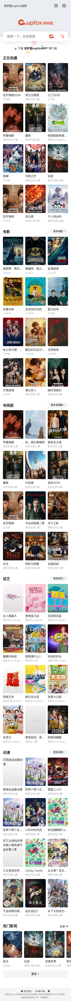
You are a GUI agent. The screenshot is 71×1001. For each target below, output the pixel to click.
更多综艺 (58, 578)
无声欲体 (53, 349)
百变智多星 (55, 615)
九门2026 (54, 95)
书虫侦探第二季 (35, 523)
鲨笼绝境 (53, 268)
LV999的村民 (33, 829)
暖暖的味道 (10, 656)
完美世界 (50, 961)
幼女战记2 (31, 911)
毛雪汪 (7, 737)
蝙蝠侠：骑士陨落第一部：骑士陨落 (35, 268)
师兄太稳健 (32, 95)
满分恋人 (30, 390)
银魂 (5, 176)
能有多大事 (55, 442)
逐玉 (5, 961)
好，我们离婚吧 (35, 442)
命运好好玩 (55, 656)
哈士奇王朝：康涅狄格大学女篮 (13, 349)
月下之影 (53, 523)
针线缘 (29, 482)
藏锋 (28, 135)
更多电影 (58, 231)
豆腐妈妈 (53, 563)
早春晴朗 (8, 135)
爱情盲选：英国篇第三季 (35, 737)
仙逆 (50, 176)
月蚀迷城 (8, 390)
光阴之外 (30, 176)
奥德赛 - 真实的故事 (13, 268)
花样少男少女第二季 (13, 829)
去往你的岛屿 (33, 309)
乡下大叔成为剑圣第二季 (58, 911)
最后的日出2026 (35, 349)
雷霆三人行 (55, 789)
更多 (34, 973)
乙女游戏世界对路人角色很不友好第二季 (13, 870)
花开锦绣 (8, 216)
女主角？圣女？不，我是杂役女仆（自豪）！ (58, 870)
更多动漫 (58, 752)
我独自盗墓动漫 (12, 789)
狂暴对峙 (8, 309)
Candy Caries (34, 870)
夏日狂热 (53, 309)
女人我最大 (10, 615)
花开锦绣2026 (12, 95)
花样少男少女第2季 (35, 789)
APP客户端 (40, 991)
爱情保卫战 (32, 615)
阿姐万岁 (8, 696)
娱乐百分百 (32, 696)
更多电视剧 (57, 405)
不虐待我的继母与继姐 (13, 911)
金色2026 (54, 482)
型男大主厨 (55, 696)
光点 (5, 563)
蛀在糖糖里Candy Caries (58, 829)
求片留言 (28, 991)
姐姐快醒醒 (55, 737)
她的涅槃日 (55, 390)
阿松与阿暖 (32, 563)
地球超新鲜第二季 (58, 135)
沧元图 (29, 216)
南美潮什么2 (33, 656)
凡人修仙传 (55, 216)
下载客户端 (37, 48)
